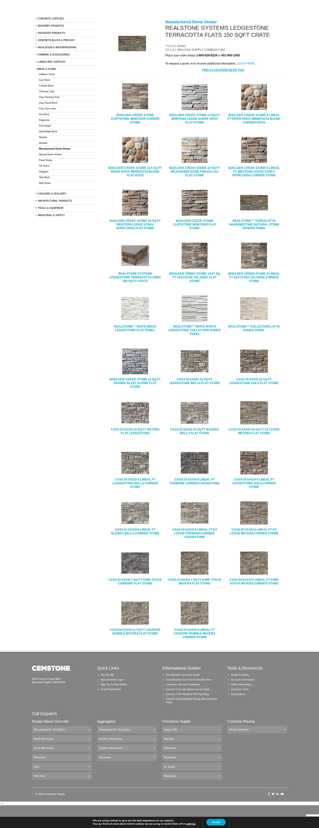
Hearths (43, 137)
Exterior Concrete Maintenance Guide (188, 689)
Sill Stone (44, 165)
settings (190, 824)
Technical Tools (240, 689)
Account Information (242, 679)
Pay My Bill (107, 674)
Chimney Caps (47, 91)
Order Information (241, 684)
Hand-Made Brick (48, 131)
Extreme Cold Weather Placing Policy (187, 694)
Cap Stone (44, 80)
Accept (216, 822)
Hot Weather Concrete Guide (183, 674)
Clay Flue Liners (47, 108)
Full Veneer (45, 125)
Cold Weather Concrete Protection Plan (189, 679)
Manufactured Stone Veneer (54, 148)
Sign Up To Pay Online (114, 684)
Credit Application (111, 689)
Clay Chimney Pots (49, 97)
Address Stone (47, 74)
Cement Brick (46, 85)
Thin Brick (44, 177)
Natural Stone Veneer (50, 154)
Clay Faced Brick (48, 102)
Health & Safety (240, 674)
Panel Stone (45, 160)
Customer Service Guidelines (183, 684)
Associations (238, 694)
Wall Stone (45, 183)
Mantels (43, 143)
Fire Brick (44, 114)
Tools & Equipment (51, 208)
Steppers (44, 171)
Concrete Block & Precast (56, 40)
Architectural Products (55, 200)
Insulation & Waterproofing (57, 47)
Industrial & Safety (51, 215)
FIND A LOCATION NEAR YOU (223, 70)
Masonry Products (51, 25)
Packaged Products (51, 33)
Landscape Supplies (52, 61)
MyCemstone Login (112, 679)
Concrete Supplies (51, 18)
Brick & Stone (46, 69)
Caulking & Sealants (52, 193)
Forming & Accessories (54, 54)
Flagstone (44, 120)
